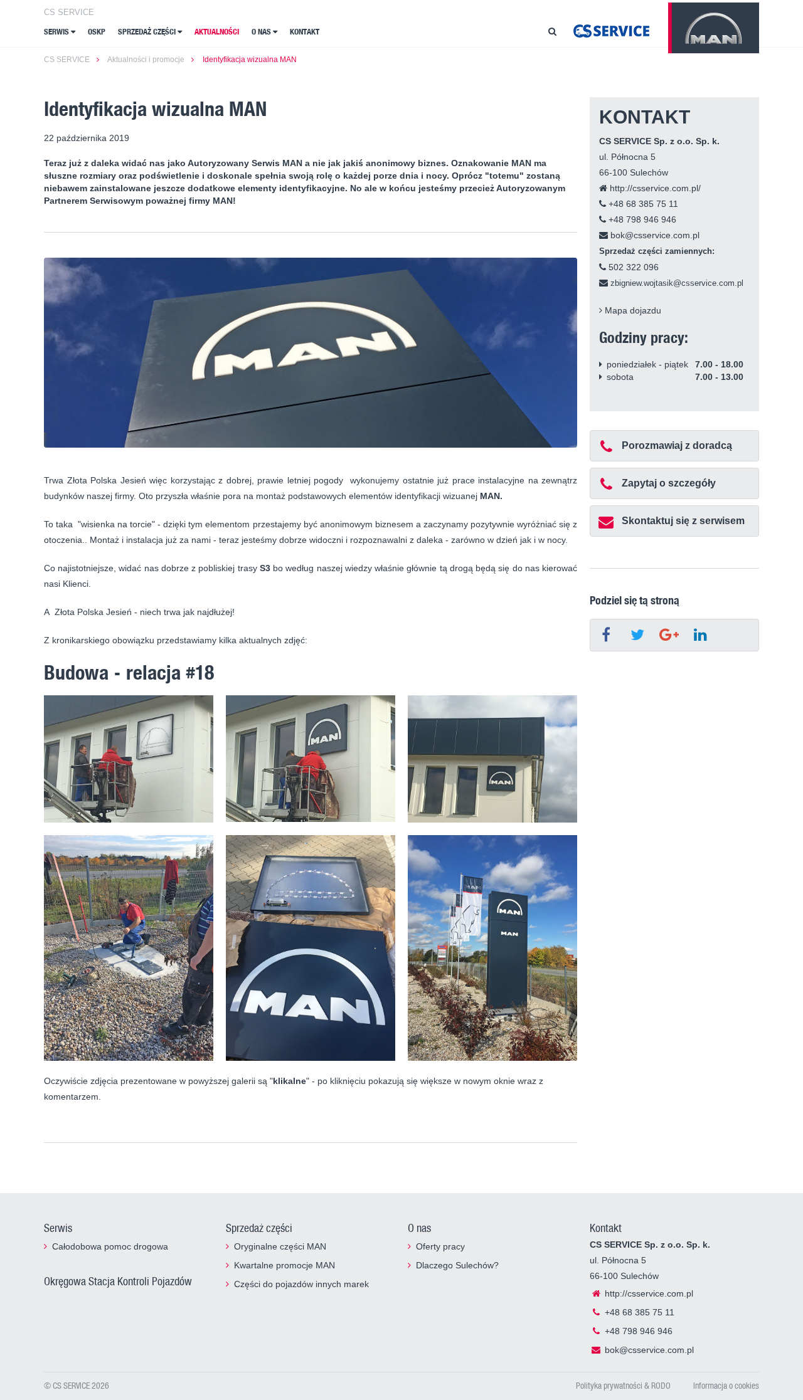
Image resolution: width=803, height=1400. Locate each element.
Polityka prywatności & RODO (623, 1385)
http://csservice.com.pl (647, 1293)
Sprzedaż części (148, 31)
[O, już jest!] (310, 758)
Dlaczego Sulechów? (457, 1265)
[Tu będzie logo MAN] (128, 759)
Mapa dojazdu (631, 310)
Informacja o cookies (726, 1385)
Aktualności (216, 31)
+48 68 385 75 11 (642, 204)
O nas (262, 31)
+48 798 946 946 (641, 219)
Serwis (57, 31)
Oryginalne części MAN (280, 1246)
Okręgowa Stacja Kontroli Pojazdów (118, 1281)
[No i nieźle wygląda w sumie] (492, 759)
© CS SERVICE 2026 (76, 1385)
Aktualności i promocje (145, 59)
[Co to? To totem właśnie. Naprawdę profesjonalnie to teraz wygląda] (492, 948)
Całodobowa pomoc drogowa (110, 1246)
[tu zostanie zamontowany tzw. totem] (128, 948)
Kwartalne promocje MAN (284, 1265)
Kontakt (304, 31)
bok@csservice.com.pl (653, 235)
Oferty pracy (440, 1246)
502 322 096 (632, 267)
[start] (713, 28)
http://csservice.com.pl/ (654, 188)
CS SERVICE (69, 12)
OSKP (96, 31)
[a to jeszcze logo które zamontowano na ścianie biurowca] (310, 948)
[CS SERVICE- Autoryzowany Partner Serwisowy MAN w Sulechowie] (611, 30)
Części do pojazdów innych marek (301, 1284)
